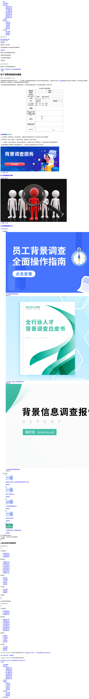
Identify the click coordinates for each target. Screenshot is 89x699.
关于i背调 (8, 31)
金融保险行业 (9, 8)
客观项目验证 (6, 553)
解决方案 (5, 5)
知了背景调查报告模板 (15, 69)
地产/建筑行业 (9, 11)
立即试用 (5, 39)
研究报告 (8, 28)
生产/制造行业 (9, 9)
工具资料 (8, 25)
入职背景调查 (4, 134)
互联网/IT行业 (9, 6)
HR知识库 (8, 23)
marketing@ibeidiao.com (7, 548)
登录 (2, 39)
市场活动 (8, 26)
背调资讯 (8, 22)
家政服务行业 (9, 17)
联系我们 (8, 34)
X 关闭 (2, 662)
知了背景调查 (61, 80)
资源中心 (5, 20)
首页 (4, 1)
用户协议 (6, 655)
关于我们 (5, 29)
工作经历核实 (6, 555)
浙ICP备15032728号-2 (30, 652)
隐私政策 (11, 655)
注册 (8, 39)
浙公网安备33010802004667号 (43, 652)
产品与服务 (5, 3)
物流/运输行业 (9, 14)
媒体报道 (8, 33)
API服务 (5, 19)
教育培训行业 (9, 15)
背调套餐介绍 (6, 556)
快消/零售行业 (9, 12)
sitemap (2, 655)
